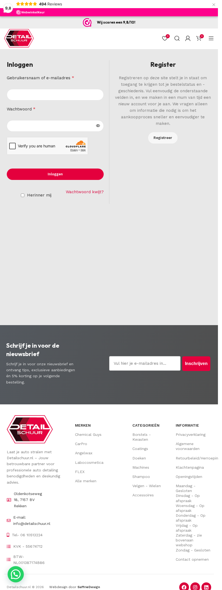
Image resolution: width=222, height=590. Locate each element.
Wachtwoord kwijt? (85, 191)
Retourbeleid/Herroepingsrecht (193, 458)
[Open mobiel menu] (211, 38)
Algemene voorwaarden (188, 446)
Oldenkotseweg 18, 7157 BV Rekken (28, 499)
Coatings (140, 448)
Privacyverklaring (190, 434)
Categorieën (145, 425)
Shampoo (141, 476)
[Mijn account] (187, 38)
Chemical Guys (88, 434)
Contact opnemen (192, 559)
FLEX (79, 472)
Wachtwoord (21, 109)
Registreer (163, 138)
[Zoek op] (177, 38)
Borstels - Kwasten (141, 437)
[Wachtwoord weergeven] (98, 126)
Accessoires (143, 495)
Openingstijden (189, 476)
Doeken (139, 458)
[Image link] (30, 428)
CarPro (81, 444)
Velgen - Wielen (146, 486)
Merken (83, 425)
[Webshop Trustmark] (87, 22)
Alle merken (85, 481)
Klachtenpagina (190, 467)
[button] (16, 574)
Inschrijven (196, 363)
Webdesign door (74, 587)
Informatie (187, 425)
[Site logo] (19, 38)
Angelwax (83, 453)
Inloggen (55, 174)
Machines (140, 467)
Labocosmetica (89, 462)
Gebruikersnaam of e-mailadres (40, 77)
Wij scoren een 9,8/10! (116, 22)
